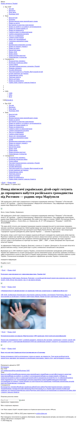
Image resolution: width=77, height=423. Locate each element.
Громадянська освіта (23, 390)
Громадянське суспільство (18, 57)
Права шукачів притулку (17, 55)
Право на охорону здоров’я (18, 46)
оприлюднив (69, 217)
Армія (11, 43)
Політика (12, 19)
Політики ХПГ (14, 14)
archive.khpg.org (41, 413)
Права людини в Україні (9, 3)
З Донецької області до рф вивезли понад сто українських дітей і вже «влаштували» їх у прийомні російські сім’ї (34, 290)
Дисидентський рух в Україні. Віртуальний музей (48, 388)
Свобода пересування (16, 37)
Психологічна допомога (17, 61)
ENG (10, 95)
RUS (10, 97)
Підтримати (5, 367)
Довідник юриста (36, 390)
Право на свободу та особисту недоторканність (25, 27)
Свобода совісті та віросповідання (20, 32)
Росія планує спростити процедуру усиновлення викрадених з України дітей (23, 274)
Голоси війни (13, 64)
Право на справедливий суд (18, 28)
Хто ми (11, 9)
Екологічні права (14, 50)
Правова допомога (12, 388)
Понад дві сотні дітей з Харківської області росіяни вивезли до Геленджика (23, 352)
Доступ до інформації (16, 36)
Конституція (13, 18)
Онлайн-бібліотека (25, 388)
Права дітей (13, 52)
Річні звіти (12, 12)
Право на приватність (16, 30)
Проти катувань (47, 390)
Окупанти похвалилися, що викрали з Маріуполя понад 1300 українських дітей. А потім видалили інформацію (33, 336)
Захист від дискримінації (17, 39)
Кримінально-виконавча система (20, 45)
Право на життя (14, 23)
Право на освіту (14, 48)
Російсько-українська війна (18, 63)
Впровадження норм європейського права (23, 21)
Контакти (12, 10)
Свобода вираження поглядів (19, 34)
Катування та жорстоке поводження (21, 25)
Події (3, 182)
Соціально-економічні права (18, 41)
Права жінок (13, 54)
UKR (10, 93)
